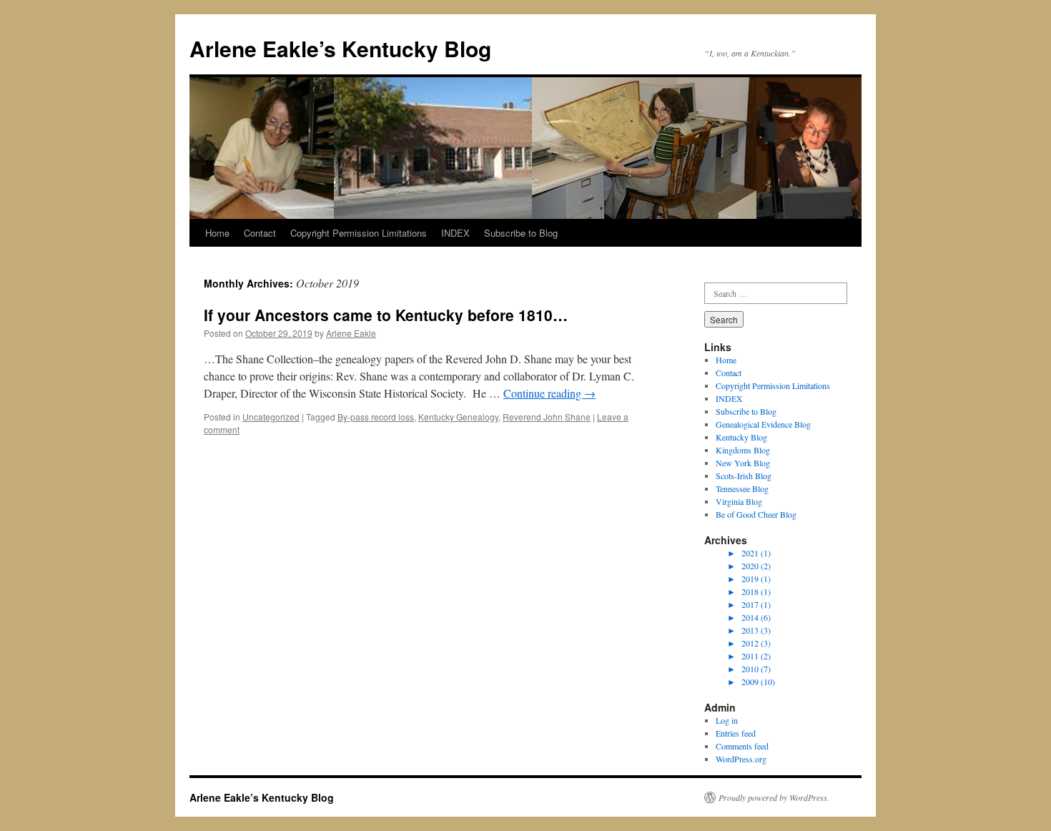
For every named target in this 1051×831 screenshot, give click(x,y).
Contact (260, 233)
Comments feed (742, 746)
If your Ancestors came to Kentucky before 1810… (386, 314)
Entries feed (736, 733)
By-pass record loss (375, 416)
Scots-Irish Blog (743, 475)
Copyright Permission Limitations (358, 233)
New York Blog (743, 462)
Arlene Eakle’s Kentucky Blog (340, 48)
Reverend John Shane (547, 416)
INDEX (455, 233)
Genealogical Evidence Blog (763, 424)
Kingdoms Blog (743, 450)
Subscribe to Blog (521, 233)
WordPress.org (741, 758)
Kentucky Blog (741, 437)
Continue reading (549, 392)
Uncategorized (271, 416)
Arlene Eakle (351, 333)
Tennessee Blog (742, 488)
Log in (727, 720)
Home (217, 233)
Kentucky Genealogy (458, 416)
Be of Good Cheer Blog (756, 514)
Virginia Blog (739, 501)
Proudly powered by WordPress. (774, 797)
